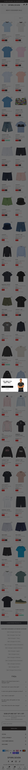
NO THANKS (7, 388)
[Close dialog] (26, 379)
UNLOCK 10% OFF (7, 386)
